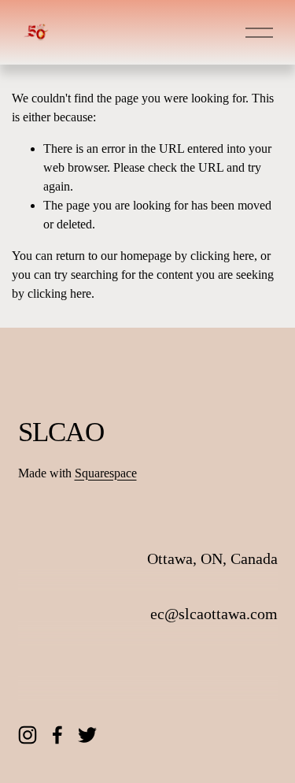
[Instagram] (27, 734)
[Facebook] (57, 734)
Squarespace (106, 473)
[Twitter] (87, 734)
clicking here (222, 255)
